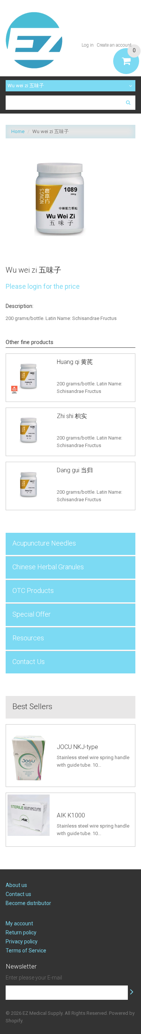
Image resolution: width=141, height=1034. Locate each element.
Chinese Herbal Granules (48, 567)
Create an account (114, 45)
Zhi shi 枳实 (72, 416)
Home (17, 131)
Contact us (18, 894)
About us (16, 885)
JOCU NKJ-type (77, 746)
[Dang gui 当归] (28, 484)
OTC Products (33, 590)
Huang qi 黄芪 (75, 361)
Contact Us (28, 662)
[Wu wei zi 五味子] (60, 147)
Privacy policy (22, 941)
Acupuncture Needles (44, 543)
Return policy (21, 932)
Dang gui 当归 (75, 470)
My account (19, 923)
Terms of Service (26, 951)
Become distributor (28, 903)
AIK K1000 (71, 815)
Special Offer (31, 614)
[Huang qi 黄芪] (28, 376)
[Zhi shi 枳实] (28, 430)
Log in (88, 45)
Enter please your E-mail (34, 978)
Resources (28, 638)
